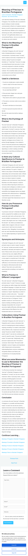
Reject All (14, 552)
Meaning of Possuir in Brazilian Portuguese (13, 449)
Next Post (14, 463)
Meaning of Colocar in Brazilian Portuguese (13, 445)
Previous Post (14, 458)
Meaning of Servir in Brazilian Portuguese (12, 452)
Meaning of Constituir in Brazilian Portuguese (13, 442)
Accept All (14, 545)
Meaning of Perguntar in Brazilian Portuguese (13, 439)
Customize (14, 549)
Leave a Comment (6, 14)
